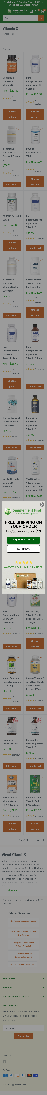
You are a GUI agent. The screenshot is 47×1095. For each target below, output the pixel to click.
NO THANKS (23, 549)
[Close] (42, 504)
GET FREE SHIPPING (23, 540)
